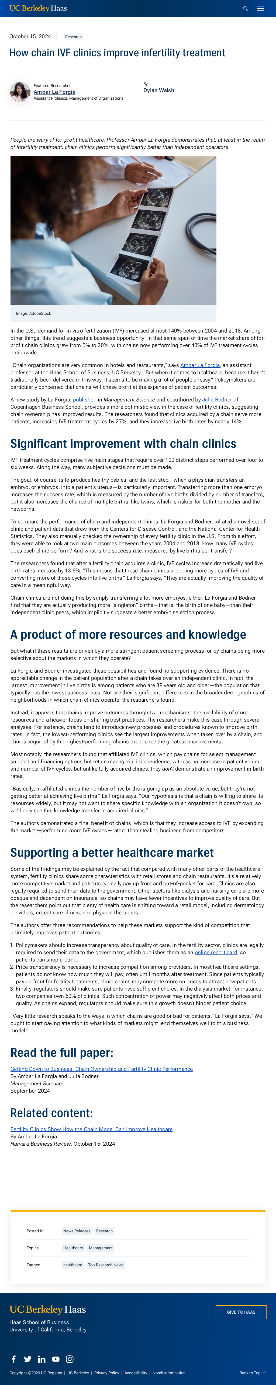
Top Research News (105, 1264)
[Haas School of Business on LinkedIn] (41, 1359)
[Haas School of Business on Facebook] (13, 1359)
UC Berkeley (78, 1372)
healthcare (72, 1264)
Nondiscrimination (169, 1372)
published (84, 399)
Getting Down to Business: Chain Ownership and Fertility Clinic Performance (102, 1069)
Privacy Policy (107, 1372)
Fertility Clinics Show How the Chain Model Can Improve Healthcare (91, 1129)
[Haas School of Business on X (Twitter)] (27, 1359)
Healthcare (73, 1248)
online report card (216, 952)
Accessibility (136, 1372)
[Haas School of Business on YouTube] (55, 1359)
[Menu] (261, 9)
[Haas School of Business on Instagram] (69, 1359)
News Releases (76, 1231)
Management (101, 1248)
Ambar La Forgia (200, 365)
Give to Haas (241, 1312)
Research (73, 36)
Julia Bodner (217, 399)
